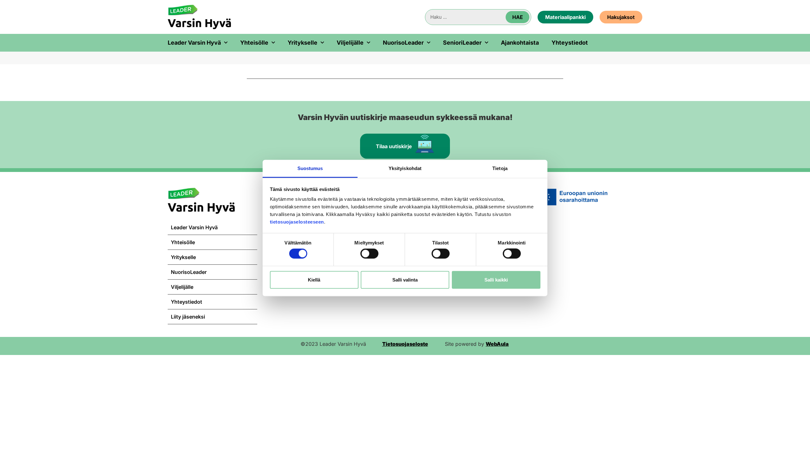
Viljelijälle (350, 43)
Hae (517, 17)
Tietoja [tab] (500, 168)
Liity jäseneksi (188, 317)
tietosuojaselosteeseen (297, 222)
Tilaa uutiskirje (394, 146)
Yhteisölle (254, 43)
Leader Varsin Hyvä (194, 43)
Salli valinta (405, 279)
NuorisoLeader (403, 43)
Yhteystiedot (569, 43)
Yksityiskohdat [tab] (405, 168)
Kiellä (314, 279)
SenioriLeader (462, 43)
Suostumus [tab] (310, 168)
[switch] (369, 254)
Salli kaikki (496, 279)
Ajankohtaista (520, 43)
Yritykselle (302, 43)
